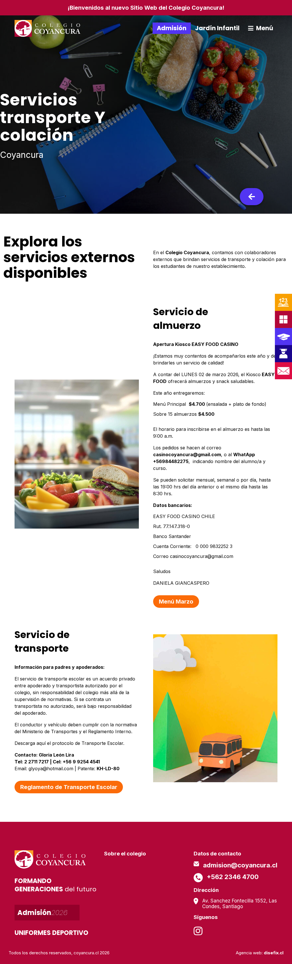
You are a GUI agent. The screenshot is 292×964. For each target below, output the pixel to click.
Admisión (171, 28)
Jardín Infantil (217, 28)
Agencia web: (259, 952)
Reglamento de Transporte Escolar (68, 787)
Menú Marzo (176, 601)
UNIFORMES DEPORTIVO (51, 932)
